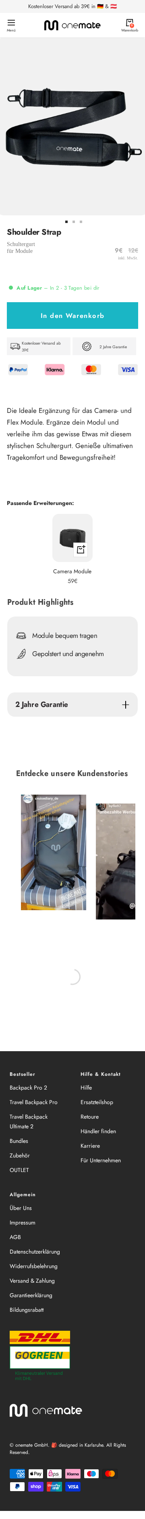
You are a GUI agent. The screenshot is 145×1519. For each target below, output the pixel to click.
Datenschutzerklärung (35, 1252)
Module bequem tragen (64, 635)
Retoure (90, 1117)
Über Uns (21, 1208)
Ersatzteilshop (97, 1102)
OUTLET (19, 1170)
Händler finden (98, 1131)
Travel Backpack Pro (34, 1102)
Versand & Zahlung (32, 1281)
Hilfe (86, 1087)
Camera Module (72, 571)
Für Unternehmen (101, 1160)
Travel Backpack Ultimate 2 (29, 1121)
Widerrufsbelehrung (34, 1266)
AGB (15, 1237)
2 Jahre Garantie (41, 704)
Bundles (19, 1141)
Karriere (90, 1146)
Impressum (22, 1222)
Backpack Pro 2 (28, 1087)
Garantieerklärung (31, 1295)
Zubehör (20, 1155)
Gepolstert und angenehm (68, 653)
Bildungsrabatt (27, 1310)
